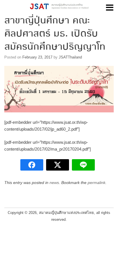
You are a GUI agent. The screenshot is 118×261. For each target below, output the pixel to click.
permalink (96, 183)
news (54, 183)
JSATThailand (70, 57)
